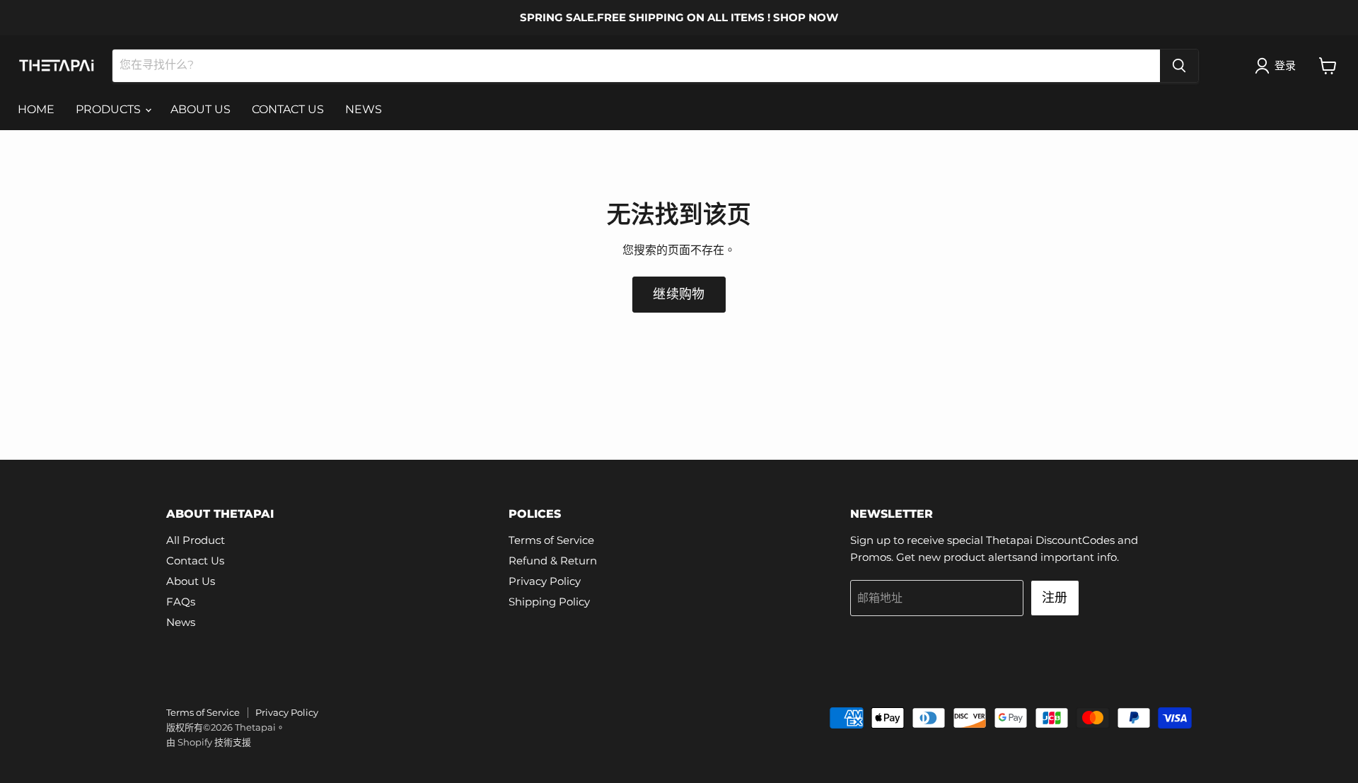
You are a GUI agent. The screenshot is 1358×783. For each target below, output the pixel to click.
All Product (195, 540)
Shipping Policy (549, 601)
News (180, 622)
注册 (1055, 597)
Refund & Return (553, 560)
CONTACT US (288, 109)
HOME (36, 109)
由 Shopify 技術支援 (208, 742)
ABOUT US (200, 109)
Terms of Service (551, 540)
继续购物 (678, 294)
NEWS (363, 109)
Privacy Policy (545, 581)
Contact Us (195, 560)
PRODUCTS (110, 109)
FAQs (180, 601)
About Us (190, 581)
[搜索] (1179, 66)
